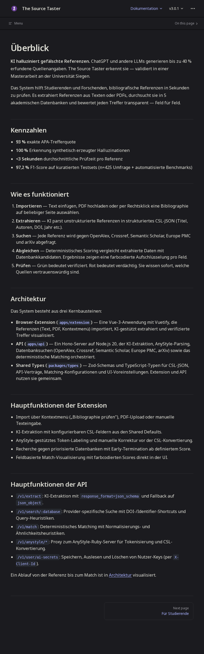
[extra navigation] (193, 8)
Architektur (120, 575)
